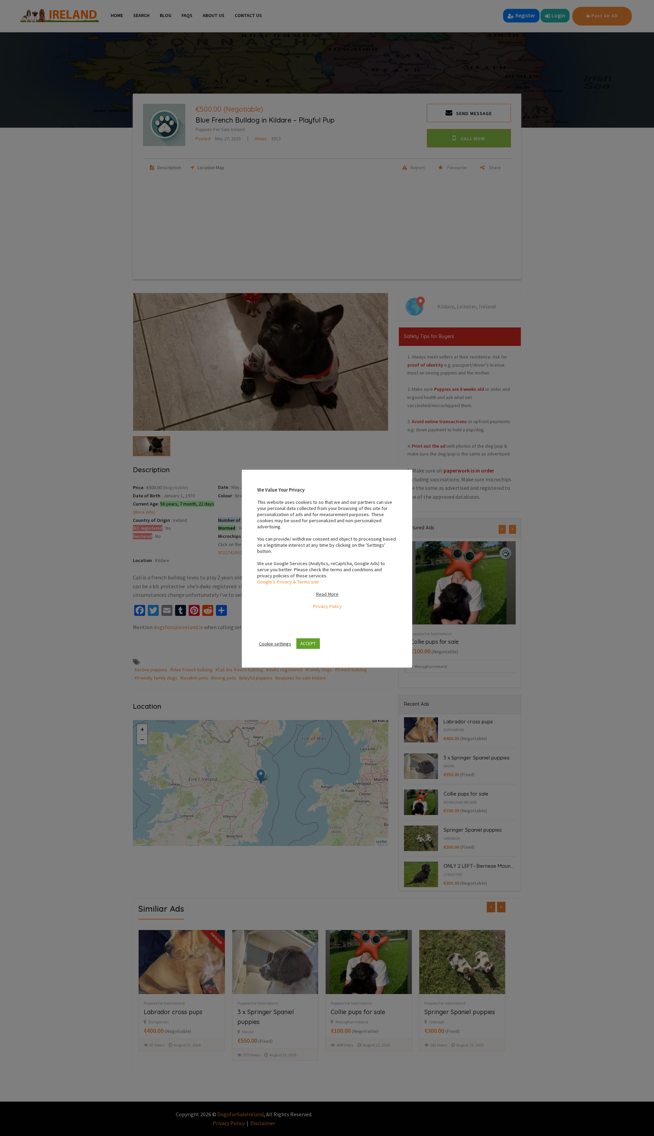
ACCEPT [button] (308, 643)
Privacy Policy (327, 606)
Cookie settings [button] (275, 644)
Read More (327, 594)
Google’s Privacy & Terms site (288, 582)
